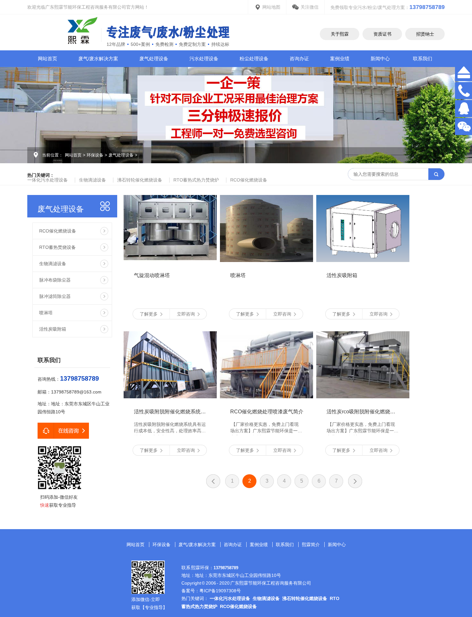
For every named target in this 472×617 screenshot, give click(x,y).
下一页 (355, 481)
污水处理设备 (203, 58)
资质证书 (382, 34)
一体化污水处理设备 (47, 180)
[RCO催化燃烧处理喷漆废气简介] (266, 364)
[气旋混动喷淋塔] (170, 228)
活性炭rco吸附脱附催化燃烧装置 (363, 411)
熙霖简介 (311, 544)
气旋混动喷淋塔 (152, 275)
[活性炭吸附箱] (362, 228)
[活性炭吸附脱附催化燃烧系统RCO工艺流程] (170, 364)
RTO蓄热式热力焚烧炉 (196, 180)
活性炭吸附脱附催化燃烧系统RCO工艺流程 (183, 411)
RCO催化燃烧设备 (248, 180)
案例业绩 (339, 58)
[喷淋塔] (266, 228)
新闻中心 (380, 58)
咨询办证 (299, 58)
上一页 (213, 481)
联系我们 (422, 58)
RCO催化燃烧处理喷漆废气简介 (266, 411)
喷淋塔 (46, 312)
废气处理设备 (153, 58)
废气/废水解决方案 (98, 58)
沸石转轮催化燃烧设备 (139, 180)
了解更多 (149, 314)
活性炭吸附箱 (52, 329)
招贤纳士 (425, 34)
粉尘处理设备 (254, 58)
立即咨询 (186, 314)
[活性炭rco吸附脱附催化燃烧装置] (362, 364)
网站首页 (47, 58)
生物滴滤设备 (92, 180)
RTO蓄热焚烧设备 (57, 247)
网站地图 (271, 7)
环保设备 (95, 155)
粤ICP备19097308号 (220, 590)
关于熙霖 (340, 34)
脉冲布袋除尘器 (55, 280)
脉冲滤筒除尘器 (55, 296)
